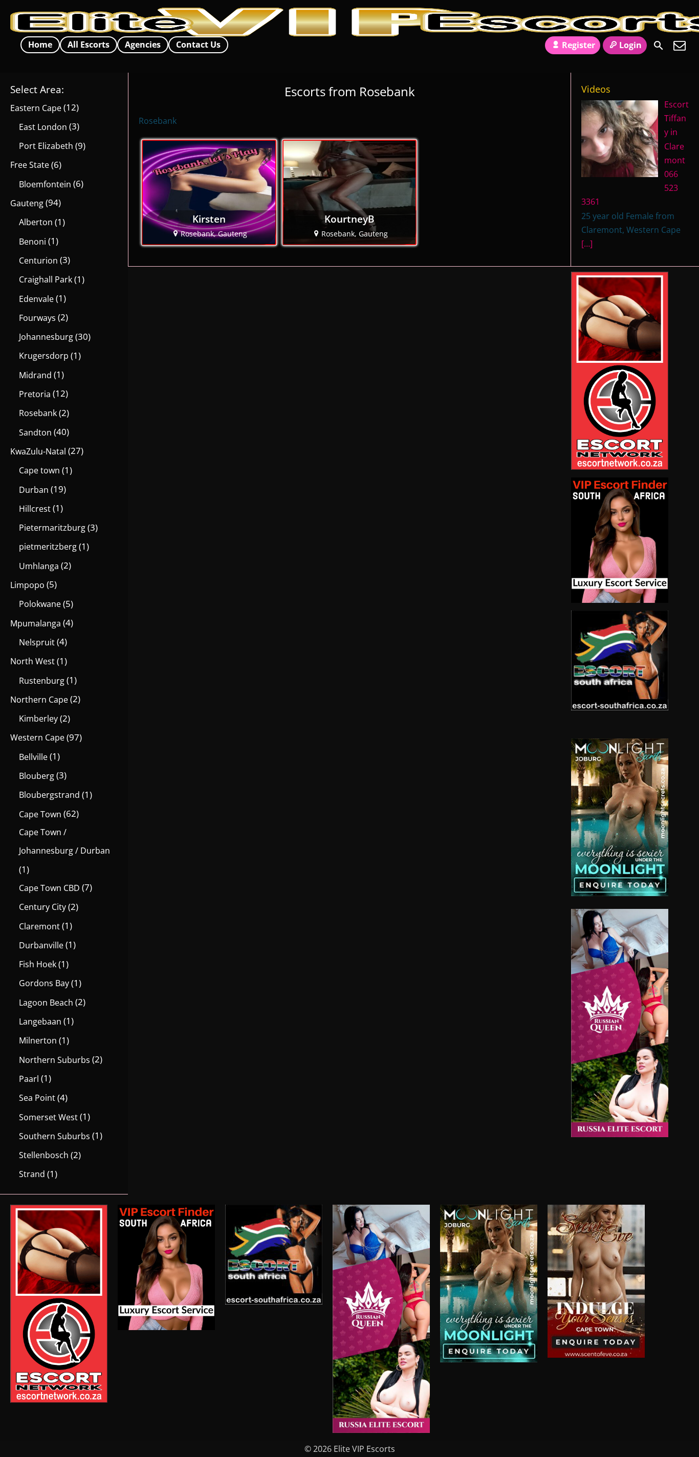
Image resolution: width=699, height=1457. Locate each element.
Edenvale (36, 299)
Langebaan (40, 1021)
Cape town (39, 470)
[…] (587, 243)
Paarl (29, 1078)
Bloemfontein (45, 184)
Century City (42, 906)
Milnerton (38, 1040)
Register (578, 45)
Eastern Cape (35, 108)
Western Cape (37, 737)
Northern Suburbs (54, 1059)
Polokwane (40, 604)
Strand (32, 1174)
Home (40, 44)
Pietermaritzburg (52, 527)
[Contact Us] (679, 45)
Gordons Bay (44, 983)
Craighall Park (45, 279)
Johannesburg (46, 336)
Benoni (32, 241)
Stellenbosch (44, 1155)
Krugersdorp (44, 355)
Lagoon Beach (46, 1002)
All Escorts (89, 44)
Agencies (143, 44)
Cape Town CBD (49, 888)
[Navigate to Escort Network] (619, 466)
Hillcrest (35, 508)
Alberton (36, 222)
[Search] (658, 45)
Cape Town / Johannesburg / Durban (64, 841)
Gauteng (26, 203)
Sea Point (37, 1097)
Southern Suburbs (54, 1136)
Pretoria (35, 394)
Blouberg (36, 775)
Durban (34, 489)
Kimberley (38, 718)
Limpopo (27, 585)
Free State (29, 164)
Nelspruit (37, 642)
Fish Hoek (37, 964)
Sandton (35, 432)
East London (43, 127)
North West (32, 661)
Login (630, 45)
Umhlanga (39, 566)
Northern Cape (39, 699)
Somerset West (48, 1117)
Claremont (39, 926)
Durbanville (41, 945)
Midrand (35, 375)
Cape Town (40, 814)
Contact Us (198, 44)
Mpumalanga (35, 623)
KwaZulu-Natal (38, 451)
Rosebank (38, 413)
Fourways (37, 317)
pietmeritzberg (48, 546)
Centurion (38, 260)
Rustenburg (41, 680)
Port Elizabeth (46, 145)
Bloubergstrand (49, 794)
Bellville (33, 757)
